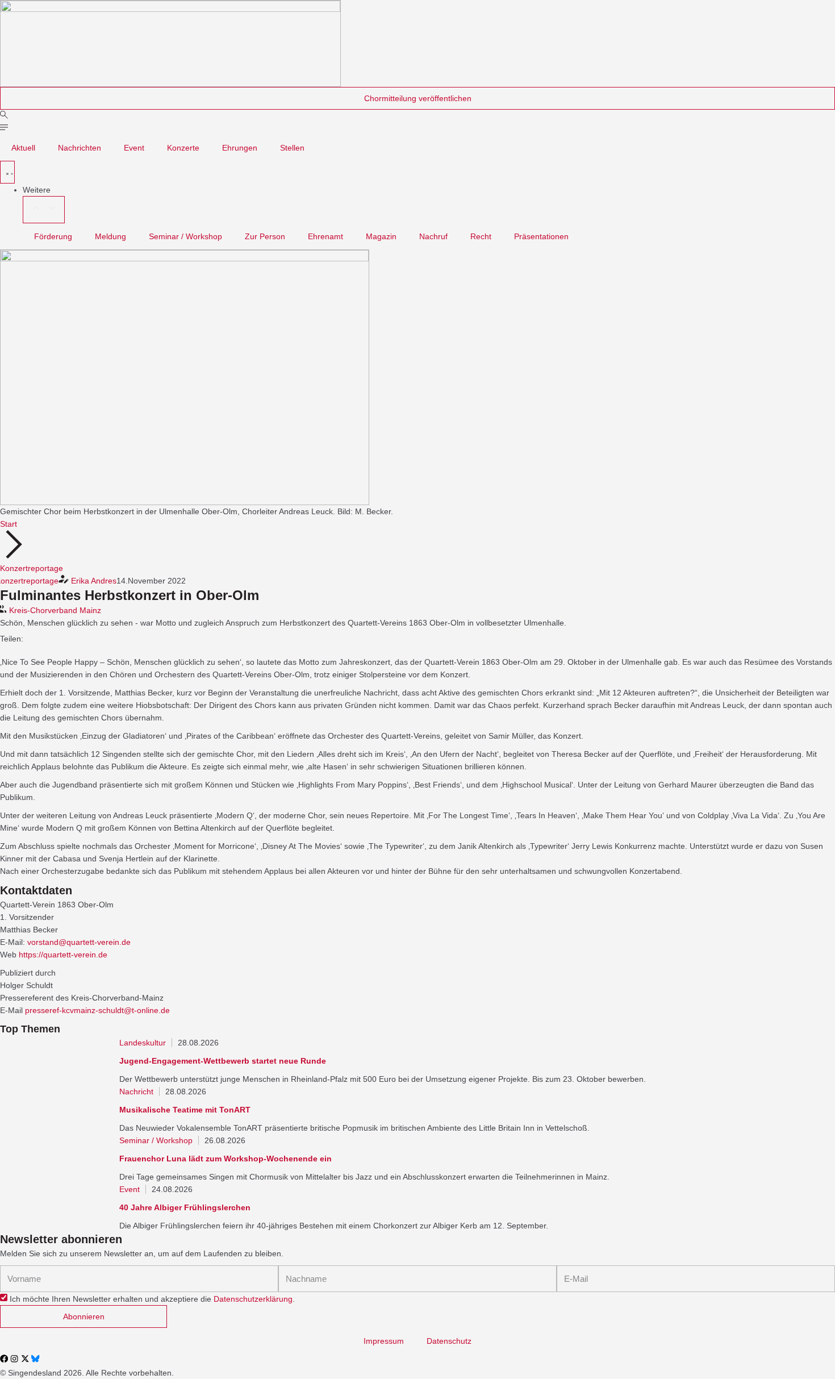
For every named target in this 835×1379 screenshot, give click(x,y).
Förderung (53, 236)
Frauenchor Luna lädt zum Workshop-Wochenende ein (225, 1158)
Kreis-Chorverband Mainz (55, 610)
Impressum (384, 1340)
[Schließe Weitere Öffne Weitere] (44, 209)
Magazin (381, 236)
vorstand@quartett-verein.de (79, 942)
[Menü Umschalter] (7, 172)
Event (134, 147)
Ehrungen (239, 147)
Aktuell (23, 147)
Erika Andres (93, 580)
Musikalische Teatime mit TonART (184, 1109)
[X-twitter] (25, 1359)
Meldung (110, 236)
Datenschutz (449, 1340)
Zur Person (265, 236)
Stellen (292, 147)
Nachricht (136, 1091)
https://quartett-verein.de (63, 954)
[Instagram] (14, 1359)
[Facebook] (4, 1359)
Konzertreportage (31, 568)
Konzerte (183, 147)
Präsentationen (541, 236)
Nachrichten (79, 147)
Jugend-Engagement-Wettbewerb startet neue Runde (222, 1060)
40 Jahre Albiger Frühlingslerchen (184, 1207)
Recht (480, 236)
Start (8, 523)
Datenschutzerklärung (253, 1298)
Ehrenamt (325, 236)
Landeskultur (142, 1042)
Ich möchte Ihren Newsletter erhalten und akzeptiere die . (152, 1298)
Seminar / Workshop (185, 236)
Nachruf (433, 236)
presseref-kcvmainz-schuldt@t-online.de (97, 1010)
